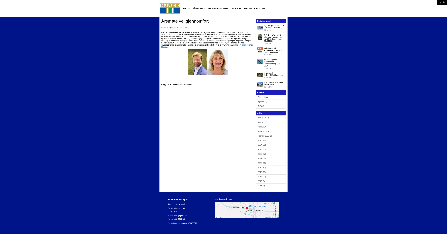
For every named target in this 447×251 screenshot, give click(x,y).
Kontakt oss (259, 8)
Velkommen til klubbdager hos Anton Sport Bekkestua (273, 50)
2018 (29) (262, 172)
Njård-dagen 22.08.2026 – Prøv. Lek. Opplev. (274, 27)
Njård (171, 27)
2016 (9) (261, 181)
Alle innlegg (263, 97)
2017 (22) (262, 177)
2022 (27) (262, 154)
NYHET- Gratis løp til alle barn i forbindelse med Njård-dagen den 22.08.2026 (273, 38)
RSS (261, 106)
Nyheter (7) (262, 102)
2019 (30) (262, 168)
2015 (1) (261, 186)
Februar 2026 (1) (265, 136)
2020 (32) (262, 163)
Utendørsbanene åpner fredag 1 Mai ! (273, 83)
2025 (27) (262, 140)
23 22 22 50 (180, 219)
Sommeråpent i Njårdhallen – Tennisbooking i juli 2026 (272, 63)
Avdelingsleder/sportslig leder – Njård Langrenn (274, 74)
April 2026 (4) (263, 127)
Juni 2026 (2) (263, 118)
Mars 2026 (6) (263, 131)
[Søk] (440, 2)
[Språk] (444, 2)
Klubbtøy (248, 8)
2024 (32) (262, 145)
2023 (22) (262, 149)
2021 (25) (262, 159)
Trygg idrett (236, 8)
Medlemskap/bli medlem (218, 8)
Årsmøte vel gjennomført (185, 21)
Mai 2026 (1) (263, 122)
